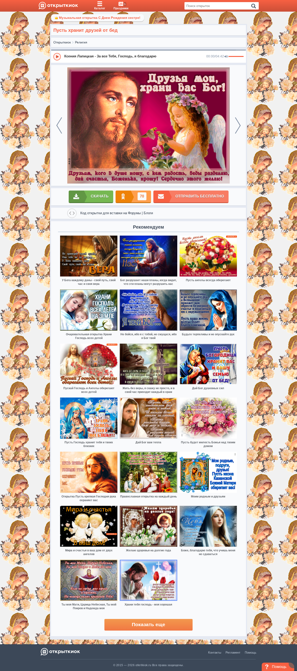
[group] (148, 56)
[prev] (59, 125)
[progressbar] (236, 56)
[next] (238, 125)
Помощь (250, 652)
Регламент (233, 652)
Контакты (214, 652)
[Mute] (226, 56)
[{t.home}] (61, 651)
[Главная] (58, 5)
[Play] (57, 56)
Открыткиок (62, 42)
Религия (81, 42)
